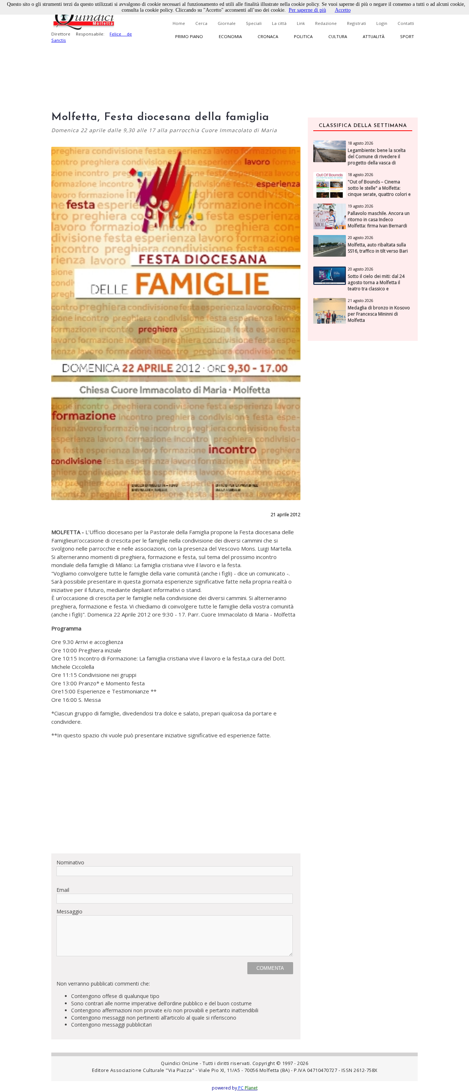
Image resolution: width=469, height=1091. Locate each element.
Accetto (343, 10)
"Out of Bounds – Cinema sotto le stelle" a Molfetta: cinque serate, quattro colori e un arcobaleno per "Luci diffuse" (379, 194)
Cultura (337, 36)
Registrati (356, 23)
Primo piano (189, 36)
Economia (230, 36)
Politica (303, 36)
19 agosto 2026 (360, 206)
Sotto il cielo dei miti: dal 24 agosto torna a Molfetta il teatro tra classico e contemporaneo (376, 285)
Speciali (254, 23)
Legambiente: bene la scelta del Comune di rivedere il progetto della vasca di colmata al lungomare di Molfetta (377, 163)
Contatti (406, 23)
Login (381, 23)
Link (301, 23)
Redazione (326, 23)
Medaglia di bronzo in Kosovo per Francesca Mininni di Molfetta (379, 314)
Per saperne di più (307, 10)
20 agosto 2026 (360, 237)
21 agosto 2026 (360, 300)
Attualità (373, 36)
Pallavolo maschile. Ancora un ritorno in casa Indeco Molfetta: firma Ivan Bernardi (379, 220)
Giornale (227, 23)
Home (179, 23)
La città (279, 23)
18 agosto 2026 (360, 143)
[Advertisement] (175, 796)
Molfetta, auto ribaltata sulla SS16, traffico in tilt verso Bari (378, 248)
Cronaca (268, 36)
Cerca (201, 23)
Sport (407, 36)
